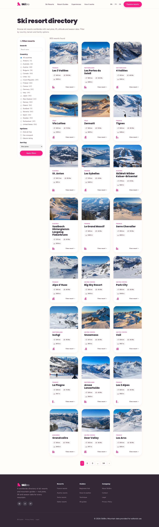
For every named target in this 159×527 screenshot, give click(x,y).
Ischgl (56, 335)
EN (111, 4)
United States (30, 124)
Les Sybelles (92, 173)
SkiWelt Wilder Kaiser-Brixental (126, 175)
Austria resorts (62, 493)
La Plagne (58, 385)
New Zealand (29, 99)
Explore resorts (133, 4)
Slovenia (28, 112)
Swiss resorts (61, 497)
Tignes (120, 123)
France (27, 86)
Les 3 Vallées (60, 70)
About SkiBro (106, 488)
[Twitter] (30, 504)
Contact (105, 493)
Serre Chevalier (126, 226)
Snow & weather (85, 493)
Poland (27, 105)
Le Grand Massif (94, 226)
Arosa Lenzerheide (92, 386)
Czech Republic (30, 80)
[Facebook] (25, 504)
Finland (27, 83)
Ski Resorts (49, 4)
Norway (27, 102)
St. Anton (58, 173)
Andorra (27, 61)
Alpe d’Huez (59, 285)
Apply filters (31, 153)
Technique (83, 497)
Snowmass (91, 335)
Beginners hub (85, 488)
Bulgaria (28, 70)
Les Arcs (121, 438)
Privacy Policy (107, 502)
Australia (28, 64)
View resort (70, 87)
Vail (118, 335)
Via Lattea (58, 123)
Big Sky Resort (93, 285)
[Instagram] (19, 504)
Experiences (76, 4)
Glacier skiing (28, 138)
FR (116, 4)
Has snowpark (28, 135)
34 (104, 463)
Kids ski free (27, 132)
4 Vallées (122, 70)
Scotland (27, 108)
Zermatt (89, 123)
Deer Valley (91, 438)
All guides (83, 502)
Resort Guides (62, 4)
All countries (27, 58)
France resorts (62, 488)
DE (120, 4)
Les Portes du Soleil (92, 72)
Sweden (28, 118)
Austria (27, 67)
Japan (27, 96)
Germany (28, 89)
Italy (26, 93)
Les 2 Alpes (123, 385)
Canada (28, 73)
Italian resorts (62, 502)
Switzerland (29, 121)
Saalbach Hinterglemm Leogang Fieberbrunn (60, 230)
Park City (122, 285)
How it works (89, 4)
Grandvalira (60, 438)
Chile (26, 77)
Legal (104, 497)
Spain (27, 115)
